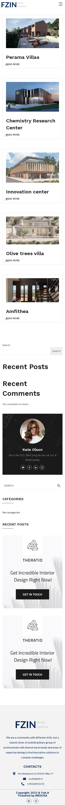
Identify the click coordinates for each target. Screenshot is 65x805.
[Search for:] (32, 485)
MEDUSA (41, 795)
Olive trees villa (25, 253)
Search (6, 345)
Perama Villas (22, 57)
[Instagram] (36, 801)
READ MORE (13, 64)
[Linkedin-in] (28, 801)
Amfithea (17, 311)
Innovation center (27, 192)
